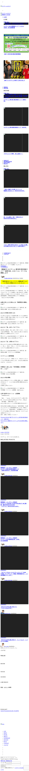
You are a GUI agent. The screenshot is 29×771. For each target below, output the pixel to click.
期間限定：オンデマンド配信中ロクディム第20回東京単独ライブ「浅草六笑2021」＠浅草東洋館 (10, 469)
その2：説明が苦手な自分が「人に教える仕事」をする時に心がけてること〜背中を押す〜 (16, 245)
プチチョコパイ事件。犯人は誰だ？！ (13, 153)
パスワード (3, 764)
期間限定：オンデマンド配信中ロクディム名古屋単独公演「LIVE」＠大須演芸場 (10, 539)
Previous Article (5, 417)
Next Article (4, 420)
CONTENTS (3, 266)
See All (6, 22)
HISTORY (6, 739)
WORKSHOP (7, 738)
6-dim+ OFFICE (8, 511)
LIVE (5, 17)
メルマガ (6, 254)
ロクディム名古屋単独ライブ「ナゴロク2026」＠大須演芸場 (14, 27)
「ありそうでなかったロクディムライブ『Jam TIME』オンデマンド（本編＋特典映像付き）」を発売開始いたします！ (14, 574)
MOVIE (6, 88)
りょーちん (6, 646)
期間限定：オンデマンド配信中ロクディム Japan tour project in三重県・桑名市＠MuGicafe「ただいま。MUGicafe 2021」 (14, 504)
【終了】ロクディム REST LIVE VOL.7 (14, 80)
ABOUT (5, 736)
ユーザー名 (3, 762)
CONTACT (6, 743)
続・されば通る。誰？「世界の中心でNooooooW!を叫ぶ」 (13, 217)
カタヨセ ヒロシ (7, 613)
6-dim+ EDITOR (8, 278)
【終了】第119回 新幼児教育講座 (12, 54)
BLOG (6, 163)
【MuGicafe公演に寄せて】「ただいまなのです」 (9, 607)
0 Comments (4, 267)
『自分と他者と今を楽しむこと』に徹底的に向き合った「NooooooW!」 (14, 190)
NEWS (5, 733)
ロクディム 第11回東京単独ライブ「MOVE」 (15, 127)
